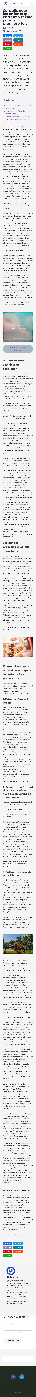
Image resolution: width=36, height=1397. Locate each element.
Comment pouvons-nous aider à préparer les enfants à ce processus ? (19, 119)
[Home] (12, 3)
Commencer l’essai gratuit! (18, 348)
